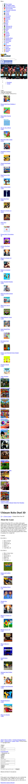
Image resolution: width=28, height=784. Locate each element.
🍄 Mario (6, 21)
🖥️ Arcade (6, 14)
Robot (15, 502)
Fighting (7, 502)
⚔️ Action (6, 47)
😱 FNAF (6, 36)
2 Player (3, 502)
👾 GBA (6, 24)
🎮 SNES (6, 29)
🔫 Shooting (7, 50)
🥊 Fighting (7, 35)
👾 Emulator (7, 17)
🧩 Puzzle (6, 32)
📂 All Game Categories (10, 10)
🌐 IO (5, 44)
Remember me (5, 753)
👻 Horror (6, 42)
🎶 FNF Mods (7, 41)
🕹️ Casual (6, 13)
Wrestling (21, 502)
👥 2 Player (7, 11)
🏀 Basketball (7, 45)
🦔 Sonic (6, 20)
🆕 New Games (8, 4)
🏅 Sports (6, 51)
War (18, 502)
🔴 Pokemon (7, 18)
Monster (11, 502)
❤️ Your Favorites (8, 8)
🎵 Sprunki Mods (8, 38)
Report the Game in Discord (7, 782)
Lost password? (4, 751)
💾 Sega (6, 23)
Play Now (3, 78)
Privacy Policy (8, 739)
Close (2, 745)
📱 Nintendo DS (8, 26)
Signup (2, 765)
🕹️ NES (6, 30)
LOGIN (2, 754)
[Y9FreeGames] (6, 56)
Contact (13, 741)
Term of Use (8, 741)
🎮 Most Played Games (9, 7)
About (2, 739)
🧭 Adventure (7, 16)
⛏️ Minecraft (7, 48)
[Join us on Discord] (6, 63)
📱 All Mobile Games (9, 5)
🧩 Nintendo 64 (8, 27)
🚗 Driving (6, 33)
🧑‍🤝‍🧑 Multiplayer (7, 39)
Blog (17, 741)
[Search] (1, 58)
